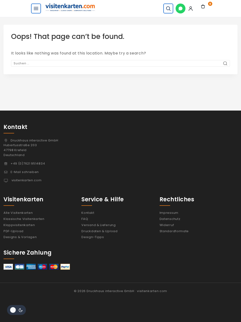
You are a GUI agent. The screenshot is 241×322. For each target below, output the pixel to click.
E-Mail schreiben (25, 172)
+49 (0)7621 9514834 (28, 163)
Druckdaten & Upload (99, 231)
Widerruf (167, 225)
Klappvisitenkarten (19, 225)
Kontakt (87, 213)
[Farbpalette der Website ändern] (16, 310)
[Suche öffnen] (168, 8)
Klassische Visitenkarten (24, 219)
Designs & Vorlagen (20, 237)
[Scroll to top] (227, 311)
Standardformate (174, 231)
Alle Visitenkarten (18, 213)
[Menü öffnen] (36, 8)
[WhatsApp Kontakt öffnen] (180, 8)
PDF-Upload (14, 231)
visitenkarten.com (26, 180)
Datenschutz (170, 219)
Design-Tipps (92, 237)
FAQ (84, 219)
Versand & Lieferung (98, 225)
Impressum (169, 213)
